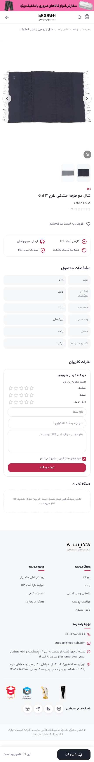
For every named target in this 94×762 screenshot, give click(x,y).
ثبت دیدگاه (47, 467)
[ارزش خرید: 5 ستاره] (10, 402)
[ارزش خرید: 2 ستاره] (26, 402)
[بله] (27, 708)
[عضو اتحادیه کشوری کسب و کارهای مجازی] (27, 692)
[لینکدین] (48, 708)
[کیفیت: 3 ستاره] (21, 388)
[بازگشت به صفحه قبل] (7, 17)
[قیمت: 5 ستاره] (10, 395)
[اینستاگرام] (59, 708)
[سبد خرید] (87, 16)
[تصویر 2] (68, 173)
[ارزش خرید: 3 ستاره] (21, 402)
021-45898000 (75, 634)
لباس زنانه (62, 29)
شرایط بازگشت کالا (32, 585)
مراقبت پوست (81, 602)
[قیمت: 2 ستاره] (26, 395)
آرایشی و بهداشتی (79, 593)
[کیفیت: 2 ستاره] (26, 388)
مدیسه (87, 29)
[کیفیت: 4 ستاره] (16, 388)
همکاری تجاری (35, 602)
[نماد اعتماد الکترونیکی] (82, 692)
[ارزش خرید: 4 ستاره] (16, 402)
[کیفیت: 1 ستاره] (31, 388)
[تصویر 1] (84, 173)
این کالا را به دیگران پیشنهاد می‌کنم (60, 459)
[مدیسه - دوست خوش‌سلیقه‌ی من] (47, 17)
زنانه (75, 29)
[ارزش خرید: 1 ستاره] (31, 402)
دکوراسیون (83, 610)
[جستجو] (79, 17)
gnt (89, 189)
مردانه (86, 577)
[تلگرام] (38, 708)
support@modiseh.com (70, 643)
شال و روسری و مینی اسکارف (37, 29)
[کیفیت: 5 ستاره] (10, 388)
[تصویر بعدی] (7, 98)
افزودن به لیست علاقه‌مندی (66, 224)
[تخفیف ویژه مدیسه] (47, 5)
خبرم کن (70, 754)
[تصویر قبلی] (87, 98)
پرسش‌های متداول (31, 577)
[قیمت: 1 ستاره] (31, 395)
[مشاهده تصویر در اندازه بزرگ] (47, 98)
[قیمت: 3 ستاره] (21, 395)
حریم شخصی (36, 593)
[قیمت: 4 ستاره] (16, 395)
